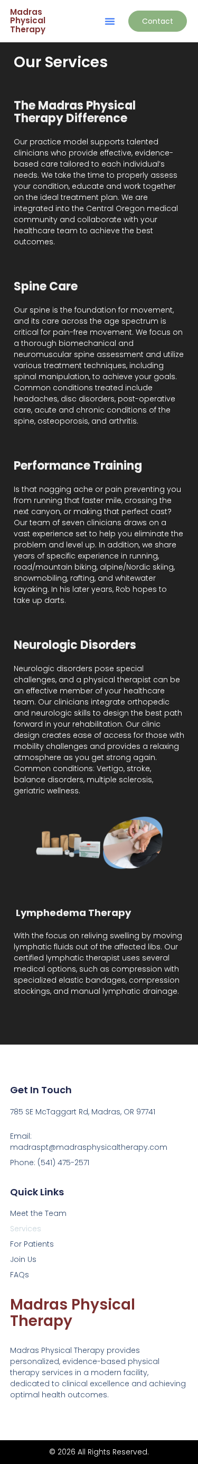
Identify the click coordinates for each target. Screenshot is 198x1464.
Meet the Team (38, 1213)
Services (25, 1228)
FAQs (19, 1274)
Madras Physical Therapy (27, 20)
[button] (110, 21)
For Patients (32, 1244)
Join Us (23, 1259)
